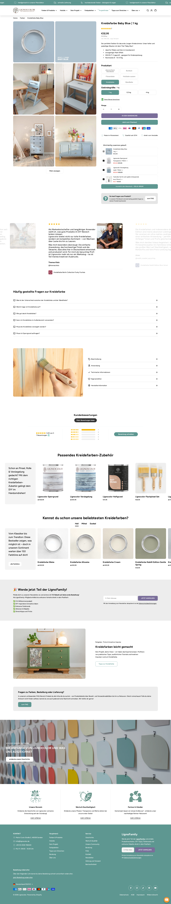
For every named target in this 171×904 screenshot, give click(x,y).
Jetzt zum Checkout (129, 122)
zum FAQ (150, 198)
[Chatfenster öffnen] (166, 900)
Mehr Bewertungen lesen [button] (85, 420)
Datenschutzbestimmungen (147, 603)
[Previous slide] (12, 483)
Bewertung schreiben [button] (126, 434)
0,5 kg (129, 92)
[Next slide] (159, 483)
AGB (132, 895)
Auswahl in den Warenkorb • (129, 186)
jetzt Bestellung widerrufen (23, 877)
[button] (106, 29)
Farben (22, 18)
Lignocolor (22, 895)
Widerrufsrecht (152, 895)
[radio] (110, 70)
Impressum (141, 895)
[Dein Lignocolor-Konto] (151, 10)
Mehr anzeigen (54, 171)
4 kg (147, 92)
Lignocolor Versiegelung (120, 167)
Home (15, 18)
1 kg (110, 92)
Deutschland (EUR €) (23, 884)
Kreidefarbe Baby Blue (120, 149)
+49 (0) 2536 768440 (23, 845)
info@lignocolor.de (22, 841)
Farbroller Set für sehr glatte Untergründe (126, 177)
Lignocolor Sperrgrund (120, 158)
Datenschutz (124, 895)
